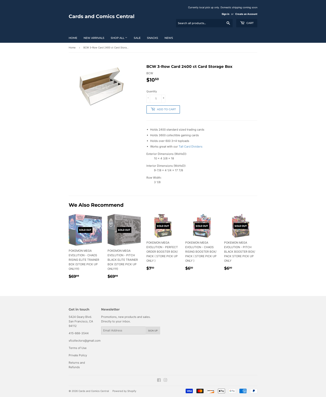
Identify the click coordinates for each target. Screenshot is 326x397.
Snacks (152, 38)
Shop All (118, 38)
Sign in (225, 14)
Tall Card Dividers (190, 146)
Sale (137, 38)
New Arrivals (94, 38)
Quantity (151, 91)
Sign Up (153, 330)
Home (73, 38)
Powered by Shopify (124, 390)
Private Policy (78, 355)
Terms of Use (78, 348)
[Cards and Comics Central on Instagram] (165, 380)
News (169, 38)
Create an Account (246, 14)
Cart (250, 23)
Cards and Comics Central (102, 16)
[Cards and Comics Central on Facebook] (159, 380)
